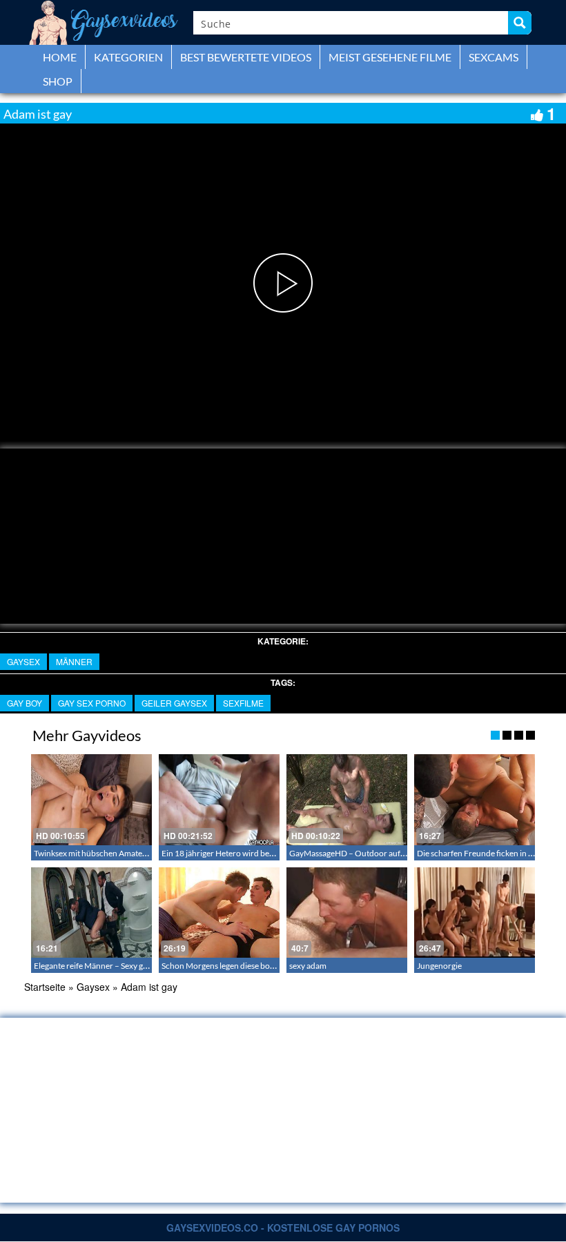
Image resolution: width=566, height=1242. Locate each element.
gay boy (24, 703)
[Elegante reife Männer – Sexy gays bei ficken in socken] (91, 912)
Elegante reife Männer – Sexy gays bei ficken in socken (130, 965)
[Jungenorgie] (474, 912)
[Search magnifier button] (519, 22)
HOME (60, 56)
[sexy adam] (346, 912)
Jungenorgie (439, 965)
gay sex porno (92, 703)
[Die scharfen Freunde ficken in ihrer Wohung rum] (474, 799)
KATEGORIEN (128, 56)
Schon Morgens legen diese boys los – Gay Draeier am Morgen (272, 965)
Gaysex (23, 661)
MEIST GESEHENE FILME (390, 56)
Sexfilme (243, 703)
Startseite (45, 987)
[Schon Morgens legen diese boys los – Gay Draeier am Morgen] (219, 912)
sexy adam (307, 965)
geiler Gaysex (174, 703)
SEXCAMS (493, 56)
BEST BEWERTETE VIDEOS (245, 56)
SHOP (57, 81)
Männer (74, 661)
